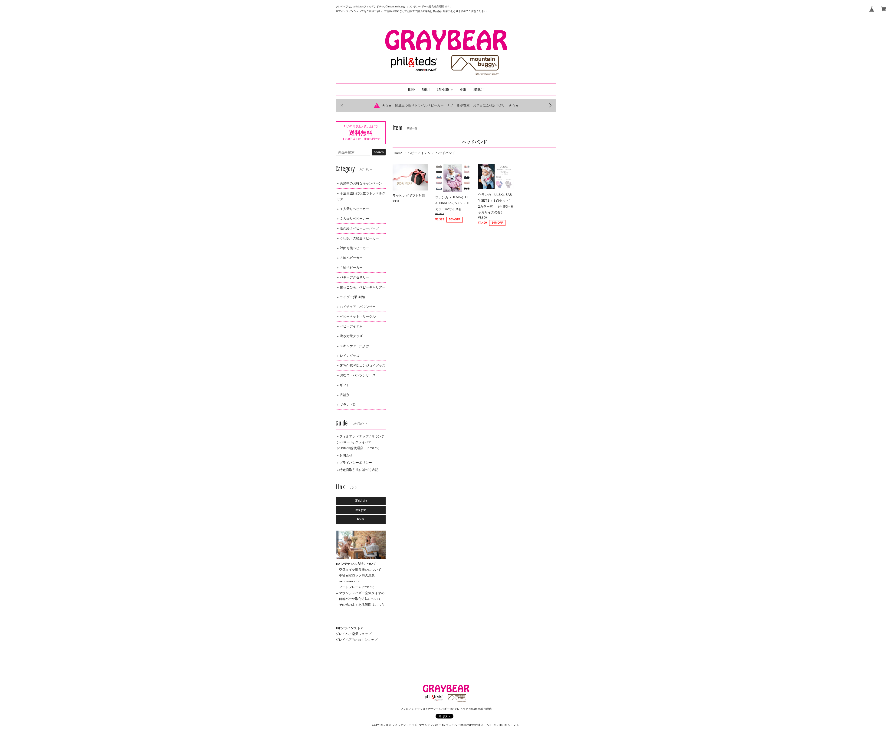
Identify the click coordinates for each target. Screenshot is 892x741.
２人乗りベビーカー (354, 218)
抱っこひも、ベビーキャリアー (362, 287)
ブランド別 (348, 404)
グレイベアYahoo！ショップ (356, 639)
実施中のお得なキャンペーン (361, 183)
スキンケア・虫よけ (354, 346)
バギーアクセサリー (354, 277)
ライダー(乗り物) (352, 297)
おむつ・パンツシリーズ (358, 375)
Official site (361, 501)
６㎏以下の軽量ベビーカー (359, 238)
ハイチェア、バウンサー (358, 307)
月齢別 (345, 395)
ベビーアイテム (419, 153)
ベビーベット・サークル (358, 316)
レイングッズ (349, 356)
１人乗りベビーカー (354, 209)
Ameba (360, 519)
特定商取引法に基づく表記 (358, 470)
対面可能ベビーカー (354, 248)
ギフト (345, 385)
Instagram (360, 510)
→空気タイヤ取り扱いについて (358, 569)
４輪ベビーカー (351, 267)
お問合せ (345, 455)
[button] (444, 90)
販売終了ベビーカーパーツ (359, 228)
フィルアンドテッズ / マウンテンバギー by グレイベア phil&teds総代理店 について (360, 442)
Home (398, 153)
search (379, 152)
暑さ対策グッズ (351, 336)
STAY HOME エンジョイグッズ (362, 365)
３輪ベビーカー (351, 258)
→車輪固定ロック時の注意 (355, 575)
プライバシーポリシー (355, 462)
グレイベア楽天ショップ (353, 634)
